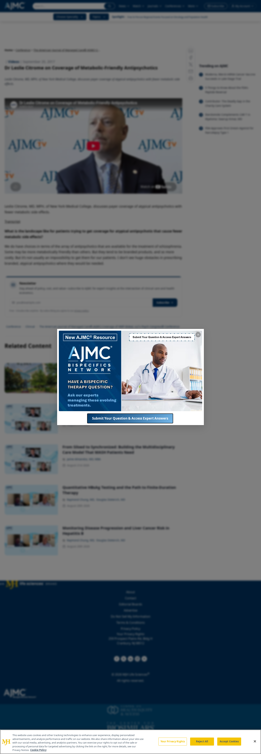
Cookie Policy (38, 750)
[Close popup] (198, 334)
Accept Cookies (229, 741)
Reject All (202, 741)
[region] (130, 742)
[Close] (255, 741)
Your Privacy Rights (172, 741)
